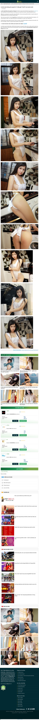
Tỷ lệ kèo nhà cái (20, 672)
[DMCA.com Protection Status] (3, 687)
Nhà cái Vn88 (20, 702)
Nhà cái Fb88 (20, 704)
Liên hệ (7, 711)
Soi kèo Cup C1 (20, 688)
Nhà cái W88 (20, 701)
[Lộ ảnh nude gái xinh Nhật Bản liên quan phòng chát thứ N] (10, 379)
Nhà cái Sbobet (20, 699)
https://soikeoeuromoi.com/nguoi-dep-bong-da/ (30, 350)
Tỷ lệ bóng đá (6, 480)
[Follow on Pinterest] (32, 709)
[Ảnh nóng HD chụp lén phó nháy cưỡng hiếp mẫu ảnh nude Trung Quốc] (10, 363)
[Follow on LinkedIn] (33, 709)
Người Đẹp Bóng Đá (7, 3)
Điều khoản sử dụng (18, 711)
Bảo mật (24, 711)
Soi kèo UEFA (20, 691)
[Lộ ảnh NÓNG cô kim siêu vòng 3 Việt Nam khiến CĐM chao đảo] (29, 379)
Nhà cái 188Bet (20, 697)
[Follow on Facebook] (26, 709)
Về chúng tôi (11, 711)
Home (2, 3)
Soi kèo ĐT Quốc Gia (21, 693)
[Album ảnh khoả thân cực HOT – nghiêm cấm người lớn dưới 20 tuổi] (29, 363)
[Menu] (37, 1)
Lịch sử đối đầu (6, 487)
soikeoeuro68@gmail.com (7, 683)
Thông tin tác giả (29, 711)
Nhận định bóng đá (7, 482)
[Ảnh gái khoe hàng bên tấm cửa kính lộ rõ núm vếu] (10, 396)
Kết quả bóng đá (6, 485)
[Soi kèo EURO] (19, 1)
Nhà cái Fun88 (20, 706)
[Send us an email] (30, 709)
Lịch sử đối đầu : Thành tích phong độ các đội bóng (26, 675)
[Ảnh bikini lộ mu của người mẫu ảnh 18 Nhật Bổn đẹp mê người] (29, 396)
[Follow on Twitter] (28, 709)
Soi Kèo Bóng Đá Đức (21, 686)
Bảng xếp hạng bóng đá (21, 680)
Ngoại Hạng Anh (4, 471)
